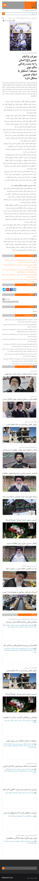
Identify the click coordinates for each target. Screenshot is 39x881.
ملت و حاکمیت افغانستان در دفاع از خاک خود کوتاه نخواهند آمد (21, 570)
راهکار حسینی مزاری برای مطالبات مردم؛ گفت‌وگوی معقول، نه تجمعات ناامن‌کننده (21, 545)
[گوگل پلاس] (7, 289)
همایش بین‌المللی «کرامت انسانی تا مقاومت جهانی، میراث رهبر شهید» (20, 719)
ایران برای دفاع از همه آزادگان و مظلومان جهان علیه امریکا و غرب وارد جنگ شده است (20, 840)
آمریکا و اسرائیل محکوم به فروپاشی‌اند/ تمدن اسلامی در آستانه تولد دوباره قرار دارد (19, 594)
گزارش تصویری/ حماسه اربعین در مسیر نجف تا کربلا (24, 364)
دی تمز (28, 878)
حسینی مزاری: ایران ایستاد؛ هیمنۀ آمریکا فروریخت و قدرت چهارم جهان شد (21, 522)
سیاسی (32, 367)
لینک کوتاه (7, 299)
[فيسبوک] (11, 289)
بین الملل (34, 615)
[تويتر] (4, 289)
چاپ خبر (7, 21)
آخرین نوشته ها (29, 315)
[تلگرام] (14, 289)
